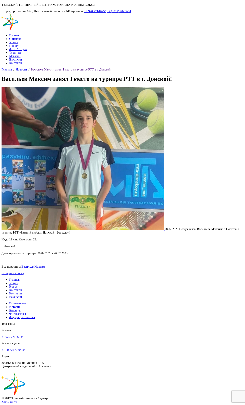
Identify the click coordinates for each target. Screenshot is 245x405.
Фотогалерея (17, 313)
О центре (15, 38)
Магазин (14, 56)
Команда (14, 310)
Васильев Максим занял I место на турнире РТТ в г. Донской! (71, 69)
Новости (14, 45)
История (14, 306)
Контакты (15, 63)
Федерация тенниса (22, 317)
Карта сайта (9, 401)
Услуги (13, 42)
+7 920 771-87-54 (95, 11)
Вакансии (15, 59)
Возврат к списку (13, 273)
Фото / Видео (18, 49)
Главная (14, 35)
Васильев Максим (33, 266)
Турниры (15, 52)
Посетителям (17, 303)
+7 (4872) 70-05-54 (119, 11)
